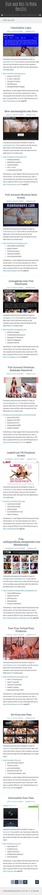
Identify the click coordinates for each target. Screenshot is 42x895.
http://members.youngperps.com (14, 330)
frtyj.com (6, 749)
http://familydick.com (10, 101)
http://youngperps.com (11, 357)
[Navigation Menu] (40, 15)
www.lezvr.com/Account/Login (14, 501)
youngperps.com (9, 318)
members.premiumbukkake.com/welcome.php (19, 415)
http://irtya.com (8, 871)
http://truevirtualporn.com (12, 704)
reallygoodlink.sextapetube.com (14, 579)
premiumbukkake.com (11, 403)
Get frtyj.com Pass (21, 714)
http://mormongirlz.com (11, 184)
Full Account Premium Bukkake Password (21, 369)
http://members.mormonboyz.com (15, 243)
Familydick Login (21, 27)
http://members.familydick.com (14, 74)
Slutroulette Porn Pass (21, 798)
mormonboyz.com (9, 232)
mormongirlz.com (9, 145)
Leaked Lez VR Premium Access (21, 454)
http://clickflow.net (9, 529)
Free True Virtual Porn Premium (21, 630)
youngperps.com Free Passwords (21, 282)
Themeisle (36, 891)
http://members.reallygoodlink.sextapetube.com (20, 591)
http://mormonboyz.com (11, 271)
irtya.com (6, 832)
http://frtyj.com (8, 788)
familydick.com (8, 62)
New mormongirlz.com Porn (21, 111)
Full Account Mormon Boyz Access (21, 196)
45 (25, 882)
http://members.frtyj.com (12, 760)
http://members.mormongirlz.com (15, 157)
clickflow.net (7, 490)
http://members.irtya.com (12, 844)
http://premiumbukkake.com (13, 442)
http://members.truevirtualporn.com (15, 677)
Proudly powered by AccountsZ (11, 891)
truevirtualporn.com (10, 665)
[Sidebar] (2, 15)
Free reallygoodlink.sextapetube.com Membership (21, 541)
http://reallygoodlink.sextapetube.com (16, 618)
